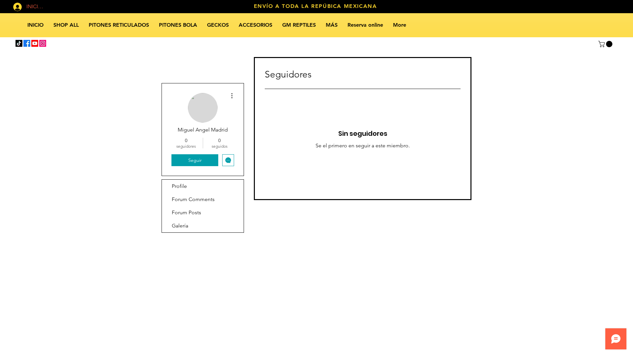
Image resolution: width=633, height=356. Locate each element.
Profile (179, 186)
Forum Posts (186, 212)
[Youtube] (34, 43)
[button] (606, 44)
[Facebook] (26, 43)
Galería (180, 225)
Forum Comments (193, 199)
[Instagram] (42, 43)
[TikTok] (18, 43)
